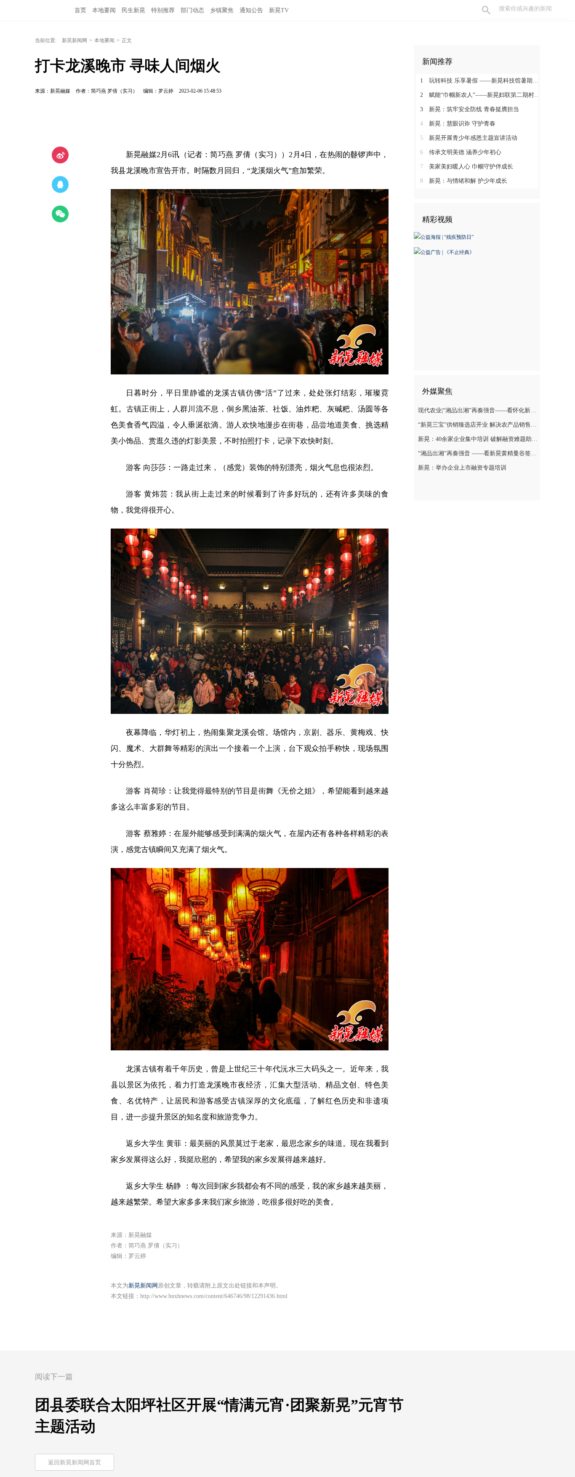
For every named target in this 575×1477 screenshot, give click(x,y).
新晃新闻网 (74, 40)
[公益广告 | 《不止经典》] (444, 251)
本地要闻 (104, 40)
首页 (80, 10)
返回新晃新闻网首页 (74, 1462)
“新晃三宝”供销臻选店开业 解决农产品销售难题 (478, 425)
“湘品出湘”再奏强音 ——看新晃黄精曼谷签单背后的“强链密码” (478, 453)
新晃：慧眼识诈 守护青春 (457, 123)
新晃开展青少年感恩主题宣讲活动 (468, 138)
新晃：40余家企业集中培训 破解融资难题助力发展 (478, 439)
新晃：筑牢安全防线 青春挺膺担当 (469, 109)
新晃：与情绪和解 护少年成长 (463, 181)
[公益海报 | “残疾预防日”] (444, 237)
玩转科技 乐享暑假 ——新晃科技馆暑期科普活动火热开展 (480, 80)
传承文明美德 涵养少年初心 (460, 152)
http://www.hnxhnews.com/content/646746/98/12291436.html (214, 1296)
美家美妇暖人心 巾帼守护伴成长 (466, 166)
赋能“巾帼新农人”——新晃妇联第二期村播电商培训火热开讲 (480, 95)
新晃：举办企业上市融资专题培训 (462, 468)
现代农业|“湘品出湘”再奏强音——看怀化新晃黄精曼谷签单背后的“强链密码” (478, 410)
